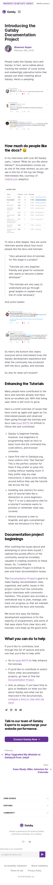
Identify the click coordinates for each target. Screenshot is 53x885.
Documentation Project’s (23, 578)
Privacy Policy (34, 870)
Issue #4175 (22, 423)
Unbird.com (11, 179)
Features (8, 805)
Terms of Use (16, 870)
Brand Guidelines (40, 865)
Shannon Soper (23, 47)
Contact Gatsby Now (25, 739)
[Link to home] (9, 12)
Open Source (10, 798)
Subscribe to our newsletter (11, 849)
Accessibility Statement (15, 865)
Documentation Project (21, 679)
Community (9, 813)
